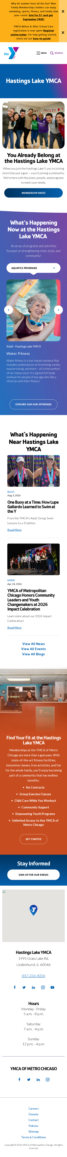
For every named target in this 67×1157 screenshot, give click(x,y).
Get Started (33, 839)
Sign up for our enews (39, 876)
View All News (33, 644)
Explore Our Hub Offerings (33, 404)
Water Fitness (18, 353)
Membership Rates (34, 192)
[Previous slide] (8, 309)
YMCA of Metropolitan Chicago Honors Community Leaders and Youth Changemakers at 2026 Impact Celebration (31, 600)
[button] (42, 53)
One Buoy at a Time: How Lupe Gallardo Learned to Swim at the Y (33, 506)
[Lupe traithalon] (33, 471)
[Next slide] (58, 309)
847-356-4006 (33, 975)
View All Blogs (33, 654)
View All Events (33, 649)
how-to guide (41, 38)
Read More (14, 530)
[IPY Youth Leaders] (33, 559)
